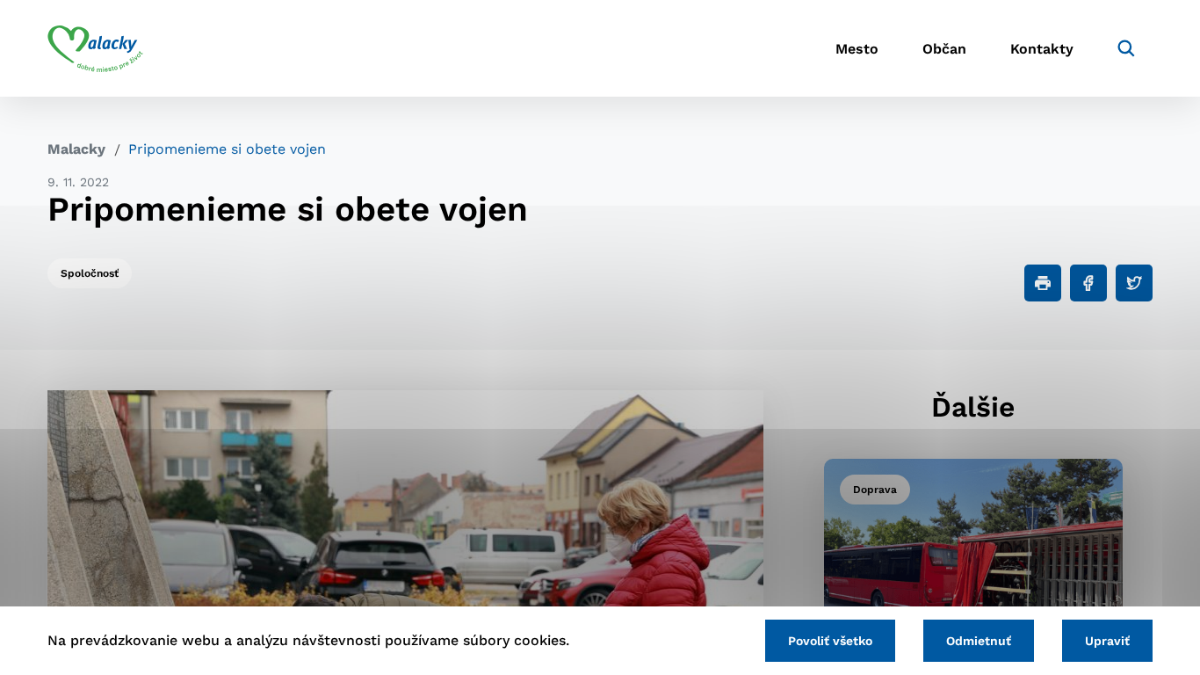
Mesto (856, 48)
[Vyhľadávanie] (1126, 48)
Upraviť (1107, 641)
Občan (944, 48)
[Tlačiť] (1042, 283)
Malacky (76, 149)
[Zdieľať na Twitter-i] (1134, 283)
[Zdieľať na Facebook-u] (1088, 283)
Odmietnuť (978, 641)
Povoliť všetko (830, 641)
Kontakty (1041, 48)
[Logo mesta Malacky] (95, 48)
